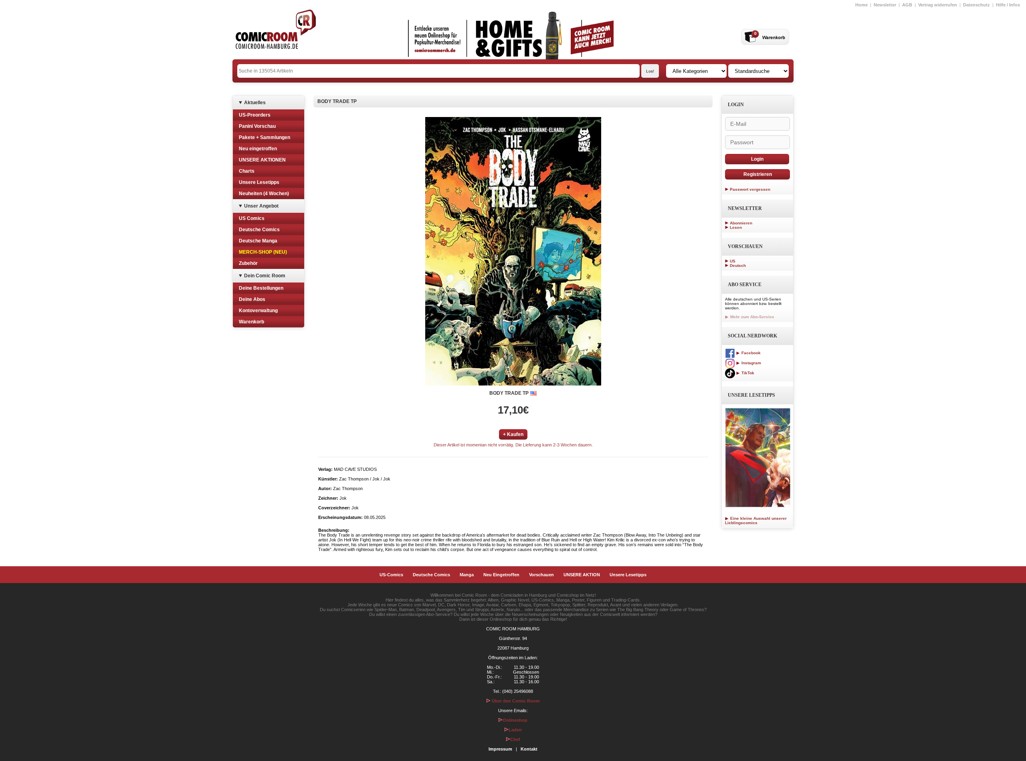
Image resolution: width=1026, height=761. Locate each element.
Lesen (736, 227)
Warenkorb (251, 322)
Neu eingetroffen (258, 148)
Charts (246, 171)
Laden (515, 729)
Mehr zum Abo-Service (751, 317)
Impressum (500, 749)
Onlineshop (515, 720)
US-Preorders (255, 115)
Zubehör (248, 263)
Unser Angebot (261, 206)
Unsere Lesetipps (259, 182)
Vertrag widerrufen (937, 4)
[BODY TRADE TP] (513, 251)
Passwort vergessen (750, 189)
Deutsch (738, 265)
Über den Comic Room (515, 700)
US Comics (252, 218)
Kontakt (529, 749)
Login (757, 159)
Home (861, 4)
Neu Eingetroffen (501, 574)
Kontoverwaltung (258, 310)
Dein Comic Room (264, 276)
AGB (907, 4)
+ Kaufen (513, 434)
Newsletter (885, 4)
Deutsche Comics (259, 229)
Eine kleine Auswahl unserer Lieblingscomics (756, 520)
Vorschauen (541, 574)
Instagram (750, 363)
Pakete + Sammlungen (264, 137)
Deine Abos (252, 299)
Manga (467, 574)
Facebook (750, 353)
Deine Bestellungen (261, 288)
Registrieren (757, 174)
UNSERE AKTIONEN (262, 160)
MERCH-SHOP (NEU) (263, 252)
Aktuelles (255, 102)
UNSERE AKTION (581, 574)
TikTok (747, 373)
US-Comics (391, 574)
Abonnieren (741, 223)
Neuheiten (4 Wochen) (264, 193)
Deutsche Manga (258, 241)
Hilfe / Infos (1008, 4)
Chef (515, 739)
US (732, 261)
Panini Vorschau (257, 126)
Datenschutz (976, 4)
